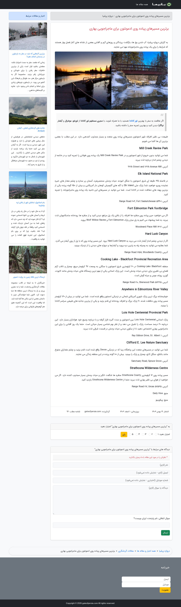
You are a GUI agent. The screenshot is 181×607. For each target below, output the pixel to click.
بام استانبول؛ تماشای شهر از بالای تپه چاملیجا (30, 204)
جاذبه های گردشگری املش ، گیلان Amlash (31, 130)
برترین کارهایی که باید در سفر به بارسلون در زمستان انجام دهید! (28, 55)
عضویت (165, 590)
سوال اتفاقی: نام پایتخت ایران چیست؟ (152, 518)
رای (123, 434)
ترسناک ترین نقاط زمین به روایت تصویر (29, 277)
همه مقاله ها (142, 4)
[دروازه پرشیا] (161, 4)
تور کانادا (133, 121)
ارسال (165, 532)
